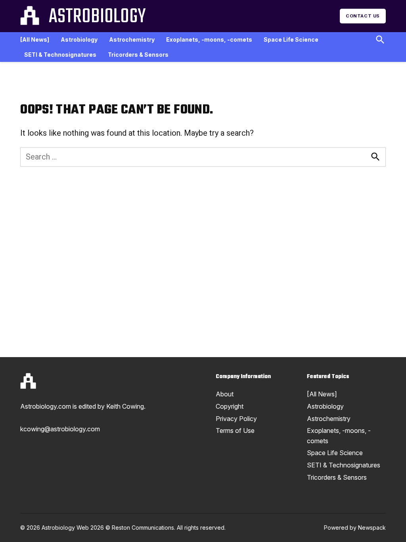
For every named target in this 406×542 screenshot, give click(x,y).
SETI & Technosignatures (60, 54)
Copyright (229, 406)
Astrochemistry (132, 39)
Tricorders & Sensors (138, 54)
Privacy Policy (236, 419)
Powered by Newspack (355, 527)
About (225, 394)
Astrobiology (97, 17)
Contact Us (363, 16)
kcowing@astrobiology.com (60, 429)
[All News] (34, 39)
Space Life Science (291, 39)
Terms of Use (235, 430)
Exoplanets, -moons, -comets (209, 39)
